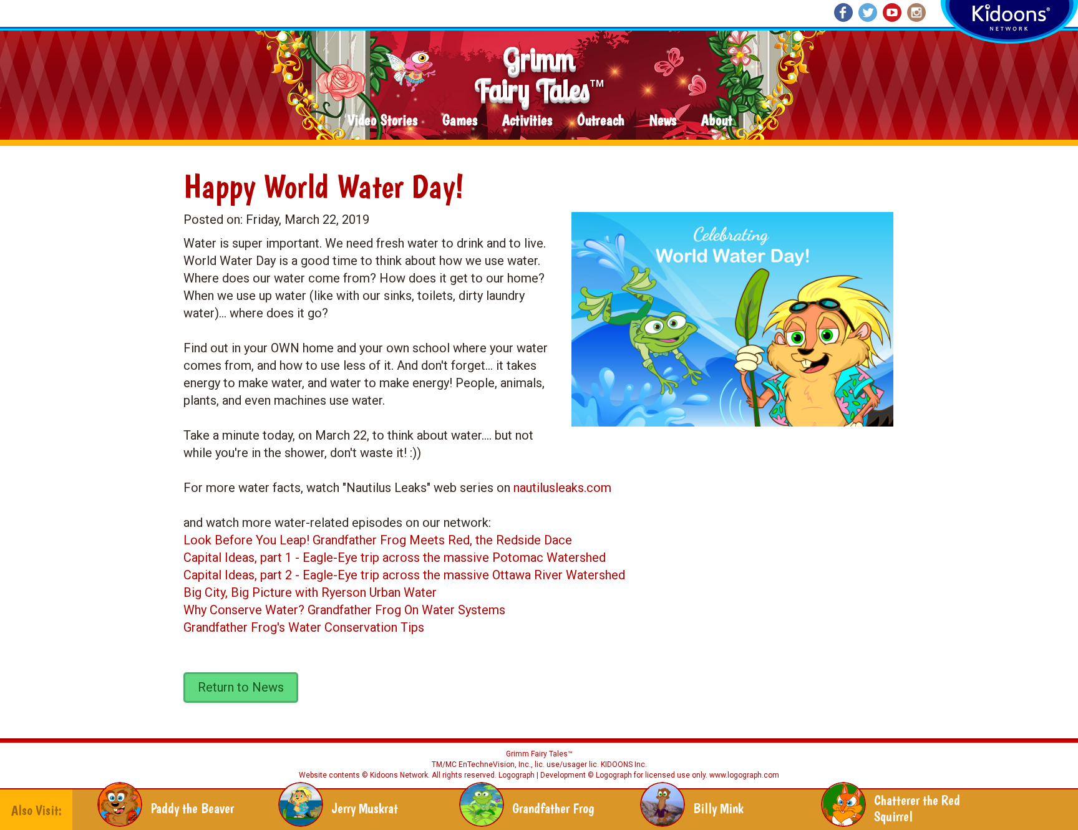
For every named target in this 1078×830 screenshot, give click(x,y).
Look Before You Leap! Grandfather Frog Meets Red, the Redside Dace (377, 540)
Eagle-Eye (330, 557)
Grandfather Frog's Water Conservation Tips (303, 627)
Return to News (241, 687)
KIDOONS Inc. (624, 764)
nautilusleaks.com (562, 487)
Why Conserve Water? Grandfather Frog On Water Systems (344, 609)
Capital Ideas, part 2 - (243, 574)
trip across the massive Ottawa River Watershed (491, 574)
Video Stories (382, 120)
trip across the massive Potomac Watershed (481, 557)
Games (459, 120)
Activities (527, 120)
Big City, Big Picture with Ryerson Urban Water (310, 592)
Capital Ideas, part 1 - (243, 557)
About (716, 120)
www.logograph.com (743, 775)
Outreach (600, 120)
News (662, 120)
